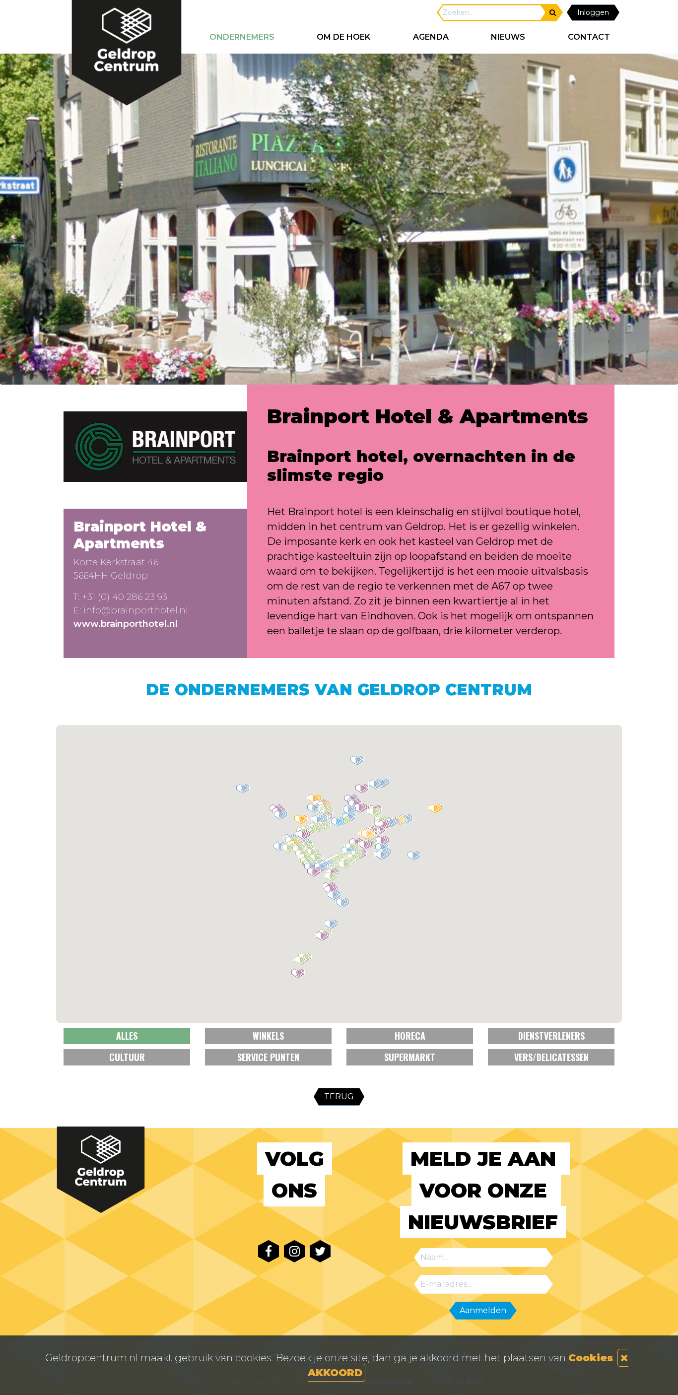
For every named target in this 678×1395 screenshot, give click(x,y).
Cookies (590, 1358)
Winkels (268, 1035)
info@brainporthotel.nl (135, 610)
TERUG (339, 1096)
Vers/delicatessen (551, 1057)
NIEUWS (508, 37)
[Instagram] (294, 1251)
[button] (331, 924)
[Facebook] (268, 1251)
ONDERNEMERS (241, 37)
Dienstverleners (551, 1035)
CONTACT (589, 37)
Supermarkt (409, 1057)
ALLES (126, 1035)
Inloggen (593, 12)
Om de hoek (343, 37)
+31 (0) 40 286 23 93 (124, 597)
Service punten (268, 1057)
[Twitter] (320, 1251)
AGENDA (431, 37)
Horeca (410, 1035)
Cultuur (127, 1057)
